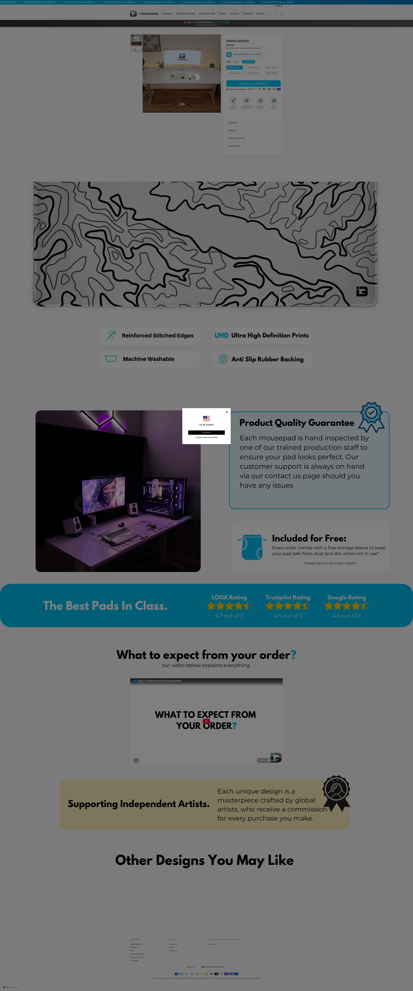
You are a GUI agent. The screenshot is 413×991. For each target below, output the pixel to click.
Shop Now (206, 432)
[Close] (226, 412)
